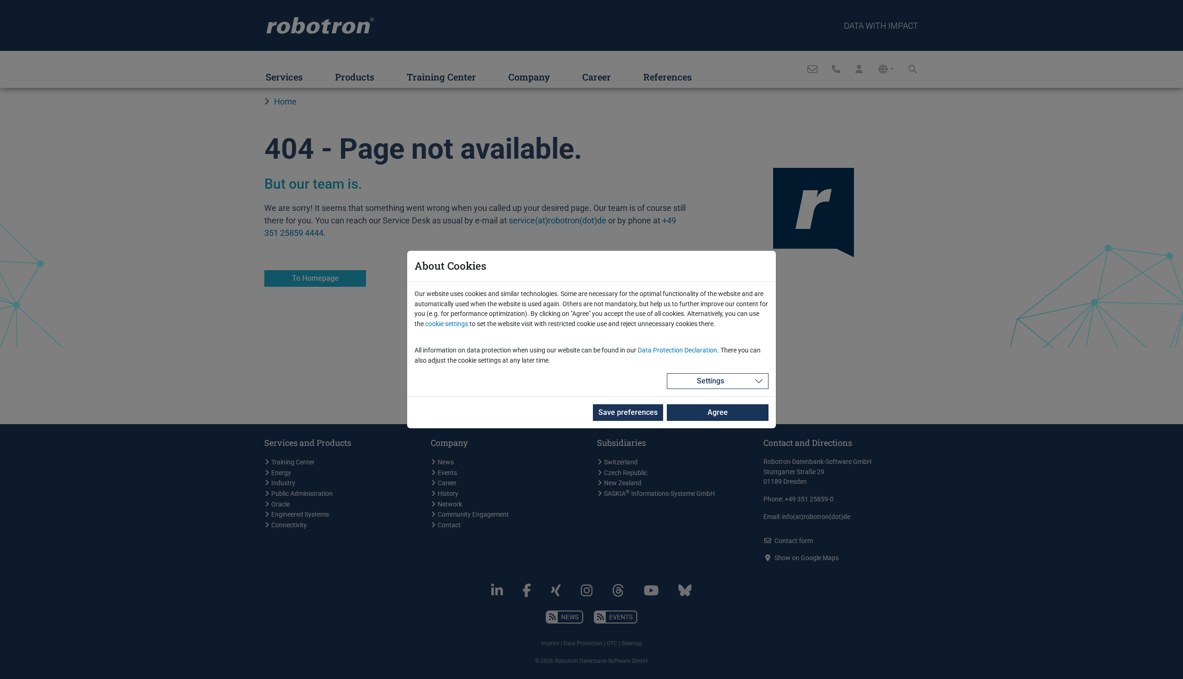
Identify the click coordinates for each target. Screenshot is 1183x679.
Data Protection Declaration (677, 350)
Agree (717, 412)
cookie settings (446, 324)
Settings (710, 381)
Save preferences (628, 412)
